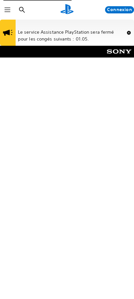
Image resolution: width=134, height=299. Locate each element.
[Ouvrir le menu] (7, 10)
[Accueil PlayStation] (67, 10)
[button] (129, 33)
